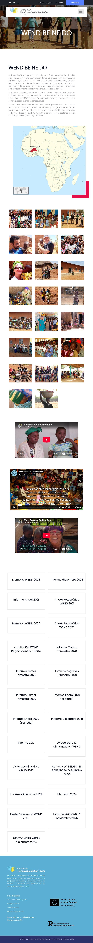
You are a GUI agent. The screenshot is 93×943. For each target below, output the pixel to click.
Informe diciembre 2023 (67, 579)
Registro (49, 3)
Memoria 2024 (67, 794)
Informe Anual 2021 (26, 599)
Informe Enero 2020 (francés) (26, 721)
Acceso (41, 3)
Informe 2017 (26, 742)
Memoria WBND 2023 (26, 579)
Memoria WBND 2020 (26, 623)
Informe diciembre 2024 (26, 794)
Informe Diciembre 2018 (67, 719)
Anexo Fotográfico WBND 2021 (67, 601)
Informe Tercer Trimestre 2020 (26, 673)
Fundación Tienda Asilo (64, 939)
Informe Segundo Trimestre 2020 (67, 673)
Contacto (75, 3)
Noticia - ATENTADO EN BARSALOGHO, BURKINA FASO (67, 770)
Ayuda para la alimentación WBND (66, 744)
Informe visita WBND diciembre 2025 (26, 840)
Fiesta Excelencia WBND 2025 (26, 816)
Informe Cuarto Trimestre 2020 (67, 649)
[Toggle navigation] (81, 11)
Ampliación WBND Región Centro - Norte (26, 649)
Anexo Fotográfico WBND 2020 (67, 625)
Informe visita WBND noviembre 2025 (67, 816)
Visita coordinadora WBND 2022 (26, 768)
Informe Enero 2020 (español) (67, 697)
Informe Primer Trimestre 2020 (26, 697)
